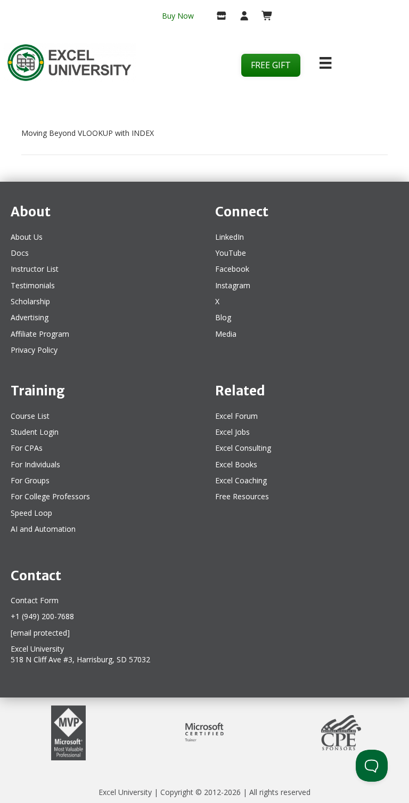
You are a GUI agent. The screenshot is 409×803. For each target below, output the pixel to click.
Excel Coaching (241, 480)
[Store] (217, 16)
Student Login (35, 432)
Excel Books (236, 464)
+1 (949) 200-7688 (42, 616)
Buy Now (178, 16)
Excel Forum (236, 416)
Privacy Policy (34, 350)
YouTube (230, 253)
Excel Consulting (243, 448)
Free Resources (242, 496)
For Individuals (35, 464)
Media (225, 334)
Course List (30, 416)
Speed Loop (31, 513)
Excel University (125, 792)
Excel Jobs (232, 432)
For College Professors (50, 496)
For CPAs (27, 448)
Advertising (29, 317)
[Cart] (262, 16)
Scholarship (30, 301)
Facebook (232, 269)
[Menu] (325, 63)
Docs (20, 253)
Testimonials (33, 285)
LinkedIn (229, 237)
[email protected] (40, 633)
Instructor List (35, 269)
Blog (223, 317)
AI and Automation (43, 529)
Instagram (232, 285)
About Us (27, 237)
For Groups (30, 480)
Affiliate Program (40, 334)
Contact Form (35, 600)
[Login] (239, 16)
